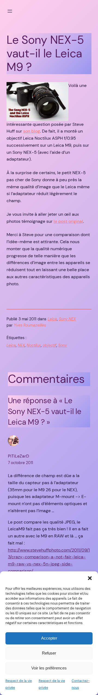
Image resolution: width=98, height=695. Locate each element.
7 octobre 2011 (20, 462)
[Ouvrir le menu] (10, 11)
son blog (31, 131)
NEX (21, 345)
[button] (90, 578)
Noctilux (34, 345)
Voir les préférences (49, 668)
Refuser (49, 653)
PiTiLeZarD (18, 456)
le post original (68, 221)
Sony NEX (67, 319)
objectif (49, 345)
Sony (62, 345)
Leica (52, 319)
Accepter (49, 638)
